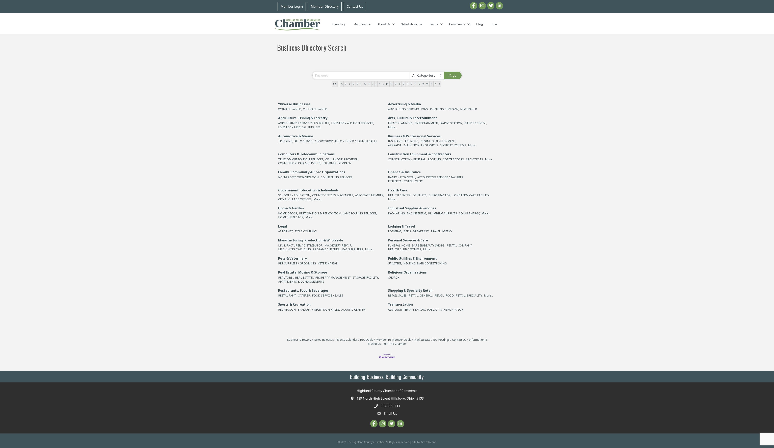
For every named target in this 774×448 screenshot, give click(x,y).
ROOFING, (435, 159)
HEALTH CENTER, (399, 195)
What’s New (409, 24)
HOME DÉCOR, (288, 213)
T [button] (415, 83)
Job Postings (441, 339)
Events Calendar (346, 339)
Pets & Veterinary (292, 258)
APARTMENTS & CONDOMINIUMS (301, 281)
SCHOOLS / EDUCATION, (294, 195)
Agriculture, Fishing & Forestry (302, 118)
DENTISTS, (420, 195)
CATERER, (304, 295)
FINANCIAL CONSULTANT (405, 181)
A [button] (341, 83)
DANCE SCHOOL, (475, 123)
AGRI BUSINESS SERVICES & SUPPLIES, (304, 123)
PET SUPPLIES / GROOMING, (297, 263)
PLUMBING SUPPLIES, (443, 213)
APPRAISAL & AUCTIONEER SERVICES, (413, 145)
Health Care (397, 190)
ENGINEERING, (417, 213)
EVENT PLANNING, (400, 123)
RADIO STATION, (451, 123)
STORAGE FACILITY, (366, 277)
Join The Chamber (395, 344)
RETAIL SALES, (397, 295)
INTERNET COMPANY (336, 163)
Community (457, 24)
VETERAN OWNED (315, 109)
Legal (282, 226)
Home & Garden (291, 208)
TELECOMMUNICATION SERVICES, (301, 159)
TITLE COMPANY (305, 231)
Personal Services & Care (408, 240)
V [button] (423, 83)
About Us (384, 24)
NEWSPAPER (468, 109)
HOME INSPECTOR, (291, 217)
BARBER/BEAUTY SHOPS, (428, 245)
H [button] (369, 83)
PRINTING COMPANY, (444, 109)
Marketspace (422, 339)
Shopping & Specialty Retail (410, 290)
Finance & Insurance (404, 172)
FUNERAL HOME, (399, 245)
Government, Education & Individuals (308, 190)
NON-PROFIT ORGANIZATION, (298, 177)
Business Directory (299, 339)
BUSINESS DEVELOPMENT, (438, 141)
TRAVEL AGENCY (441, 231)
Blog (479, 24)
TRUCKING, (285, 141)
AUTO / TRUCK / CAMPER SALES (356, 141)
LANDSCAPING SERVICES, (360, 213)
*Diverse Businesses (294, 104)
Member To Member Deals (393, 339)
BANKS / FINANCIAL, (402, 177)
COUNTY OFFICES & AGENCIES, (333, 195)
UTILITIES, (395, 263)
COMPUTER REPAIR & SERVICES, (299, 163)
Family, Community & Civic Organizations (311, 172)
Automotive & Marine (295, 136)
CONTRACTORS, (454, 159)
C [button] (349, 83)
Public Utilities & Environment (412, 258)
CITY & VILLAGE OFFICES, (295, 199)
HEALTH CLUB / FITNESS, (405, 249)
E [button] (357, 83)
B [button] (345, 83)
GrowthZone (428, 442)
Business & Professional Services (414, 136)
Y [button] (435, 83)
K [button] (379, 83)
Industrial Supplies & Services (412, 208)
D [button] (353, 83)
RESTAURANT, (287, 295)
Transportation (400, 304)
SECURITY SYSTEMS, (453, 145)
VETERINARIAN (328, 263)
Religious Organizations (407, 272)
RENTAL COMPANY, (459, 245)
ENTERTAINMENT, (427, 123)
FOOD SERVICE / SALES (327, 295)
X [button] (431, 83)
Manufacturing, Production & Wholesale (310, 240)
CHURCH (393, 277)
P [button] (399, 83)
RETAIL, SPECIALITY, (469, 295)
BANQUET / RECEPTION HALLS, (319, 309)
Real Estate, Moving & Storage (302, 272)
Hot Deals (366, 339)
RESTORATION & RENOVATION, (320, 213)
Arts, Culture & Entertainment (412, 118)
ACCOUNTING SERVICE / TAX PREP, (440, 177)
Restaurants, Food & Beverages (303, 290)
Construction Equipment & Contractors (419, 154)
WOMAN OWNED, (290, 109)
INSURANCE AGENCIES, (403, 141)
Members (360, 24)
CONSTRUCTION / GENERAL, (407, 159)
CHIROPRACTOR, (440, 195)
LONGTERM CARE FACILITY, (471, 195)
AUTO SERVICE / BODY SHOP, (313, 141)
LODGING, (395, 231)
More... (392, 127)
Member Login (292, 6)
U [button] (419, 83)
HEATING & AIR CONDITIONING (425, 263)
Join (494, 24)
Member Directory (325, 6)
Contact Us (355, 6)
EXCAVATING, (397, 213)
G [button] (365, 83)
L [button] (383, 83)
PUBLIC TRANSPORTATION (445, 309)
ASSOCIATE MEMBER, (369, 195)
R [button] (407, 83)
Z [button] (439, 83)
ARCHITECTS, (475, 159)
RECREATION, (287, 309)
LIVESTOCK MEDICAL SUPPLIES (299, 127)
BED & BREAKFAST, (416, 231)
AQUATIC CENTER (353, 309)
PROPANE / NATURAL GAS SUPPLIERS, (338, 249)
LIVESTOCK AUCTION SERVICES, (352, 123)
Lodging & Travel (401, 226)
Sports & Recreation (294, 304)
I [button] (372, 83)
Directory (338, 24)
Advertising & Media (404, 104)
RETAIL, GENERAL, (421, 295)
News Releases (324, 339)
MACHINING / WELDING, (295, 249)
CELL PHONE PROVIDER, (341, 159)
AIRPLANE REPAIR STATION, (407, 309)
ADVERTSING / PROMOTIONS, (408, 109)
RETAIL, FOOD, (444, 295)
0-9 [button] (334, 83)
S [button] (411, 83)
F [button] (361, 83)
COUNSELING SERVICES (336, 177)
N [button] (391, 83)
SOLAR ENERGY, (469, 213)
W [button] (427, 83)
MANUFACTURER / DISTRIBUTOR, (300, 245)
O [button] (395, 83)
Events (433, 24)
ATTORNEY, (285, 231)
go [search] (454, 75)
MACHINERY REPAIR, (338, 245)
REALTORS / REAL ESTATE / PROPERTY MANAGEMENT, (314, 277)
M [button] (387, 83)
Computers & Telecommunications (306, 154)
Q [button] (404, 83)
